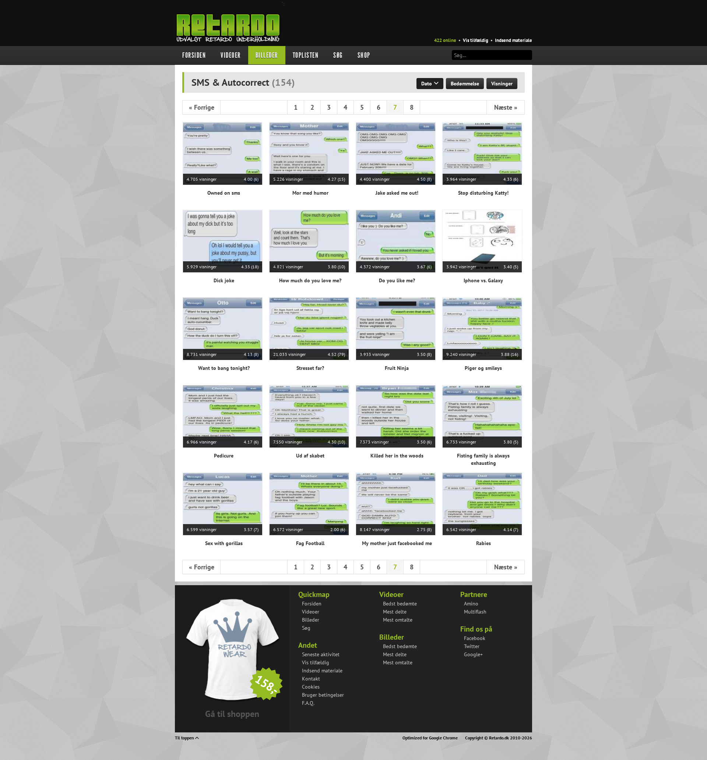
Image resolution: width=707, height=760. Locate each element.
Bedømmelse (465, 83)
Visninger (502, 83)
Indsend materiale (513, 40)
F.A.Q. (308, 703)
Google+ (473, 654)
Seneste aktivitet (321, 654)
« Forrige (201, 107)
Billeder (267, 55)
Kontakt (311, 678)
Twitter (471, 646)
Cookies (311, 686)
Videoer (231, 55)
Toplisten (306, 55)
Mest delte (395, 611)
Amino (471, 603)
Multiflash (475, 611)
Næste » (505, 107)
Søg (338, 55)
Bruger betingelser (323, 695)
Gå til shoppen (232, 714)
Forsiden (194, 55)
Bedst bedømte (400, 603)
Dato (427, 83)
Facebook (474, 638)
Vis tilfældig (475, 40)
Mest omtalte (397, 619)
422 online (445, 40)
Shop (364, 55)
